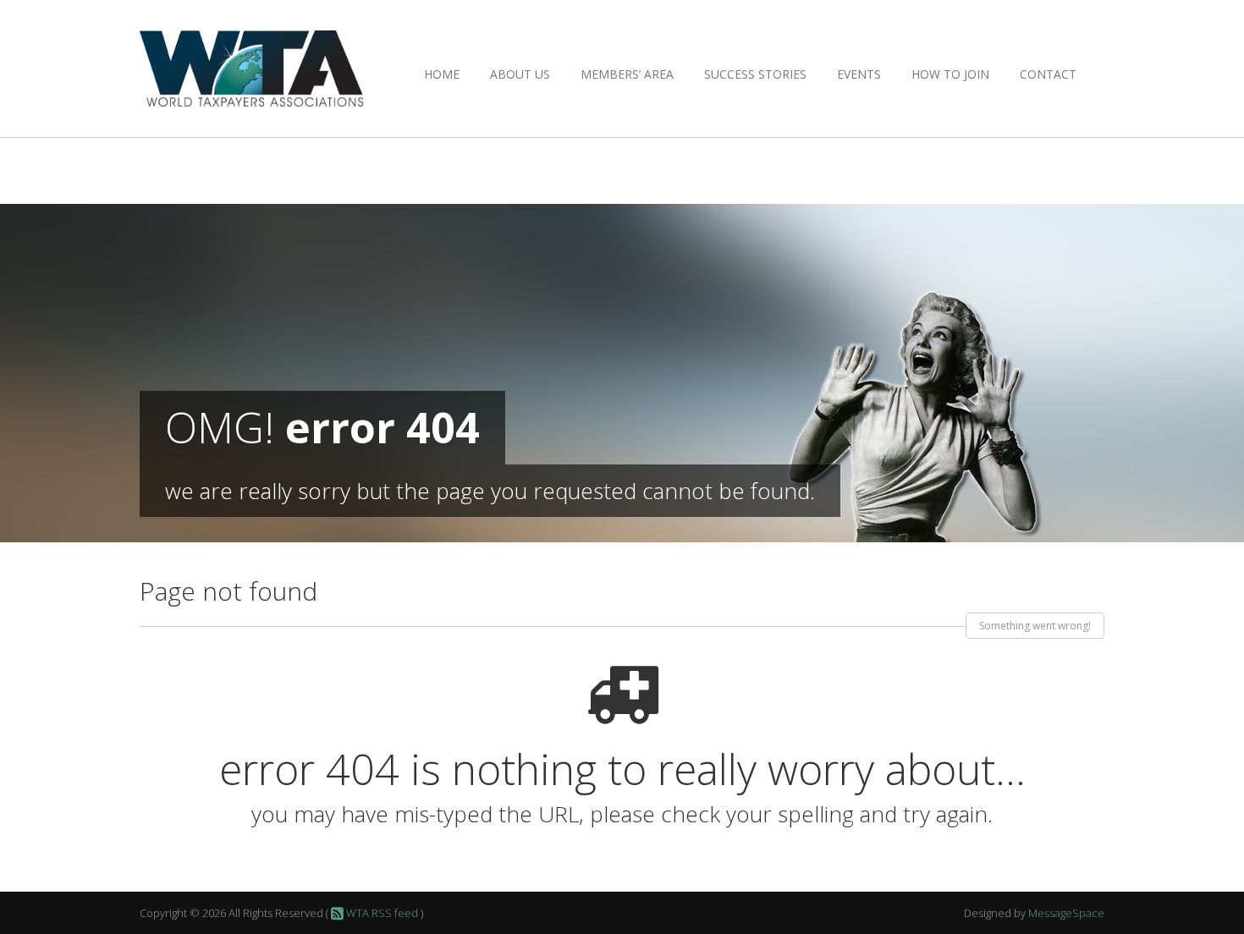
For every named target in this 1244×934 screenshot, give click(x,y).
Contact (1048, 74)
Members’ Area (627, 74)
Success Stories (755, 74)
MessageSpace (1066, 912)
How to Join (950, 74)
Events (859, 74)
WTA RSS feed (381, 912)
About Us (520, 74)
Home (442, 74)
